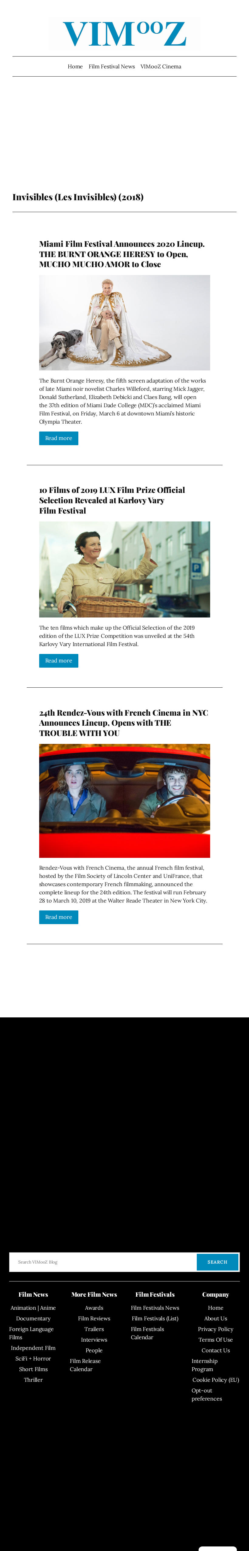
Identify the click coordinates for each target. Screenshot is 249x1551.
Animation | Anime (33, 1307)
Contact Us (216, 1350)
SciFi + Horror (33, 1358)
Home (75, 66)
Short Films (33, 1369)
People (94, 1350)
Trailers (94, 1329)
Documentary (33, 1318)
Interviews (94, 1339)
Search (217, 1262)
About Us (215, 1318)
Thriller (33, 1379)
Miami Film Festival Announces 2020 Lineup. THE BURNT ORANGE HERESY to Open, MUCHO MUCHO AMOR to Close (122, 254)
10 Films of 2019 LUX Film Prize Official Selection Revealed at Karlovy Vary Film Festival (112, 500)
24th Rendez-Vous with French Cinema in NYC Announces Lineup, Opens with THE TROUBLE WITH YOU (124, 722)
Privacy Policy (215, 1329)
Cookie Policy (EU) (216, 1379)
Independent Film (33, 1347)
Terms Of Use (216, 1339)
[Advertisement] (125, 142)
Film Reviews (94, 1318)
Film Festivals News (155, 1307)
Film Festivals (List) (155, 1318)
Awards (94, 1307)
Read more (58, 438)
